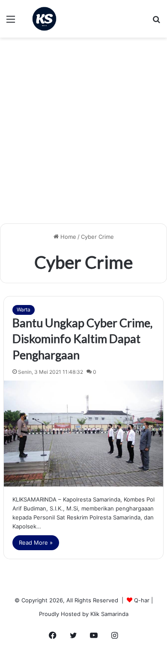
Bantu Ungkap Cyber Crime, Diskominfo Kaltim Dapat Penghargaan (82, 339)
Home (67, 236)
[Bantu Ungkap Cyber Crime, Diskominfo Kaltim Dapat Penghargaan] (83, 434)
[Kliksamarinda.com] (44, 19)
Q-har (141, 600)
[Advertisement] (83, 133)
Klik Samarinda (109, 613)
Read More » (36, 542)
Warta (23, 309)
